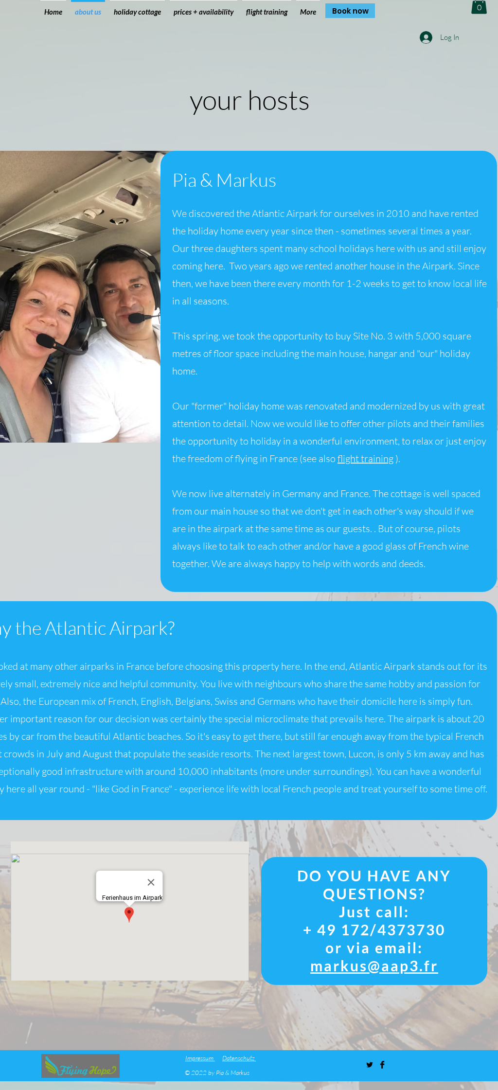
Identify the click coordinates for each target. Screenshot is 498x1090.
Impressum (200, 1058)
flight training (365, 458)
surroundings (341, 771)
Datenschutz (239, 1058)
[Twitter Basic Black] (370, 1065)
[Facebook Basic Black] (382, 1065)
